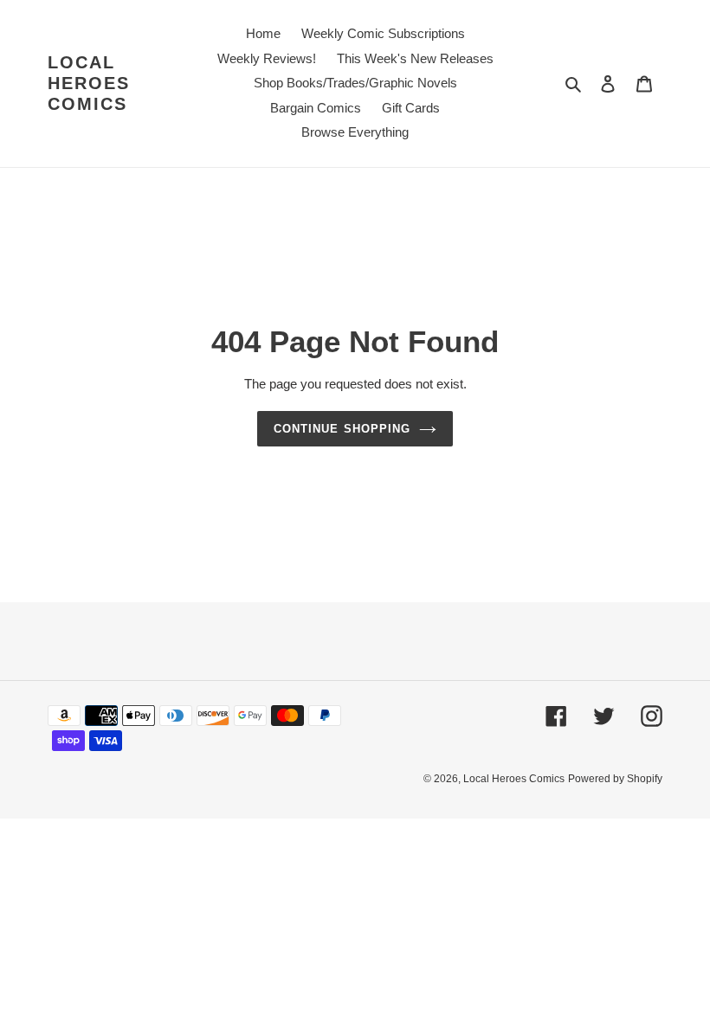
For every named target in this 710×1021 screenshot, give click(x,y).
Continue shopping (342, 428)
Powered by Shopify (615, 779)
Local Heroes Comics (89, 83)
